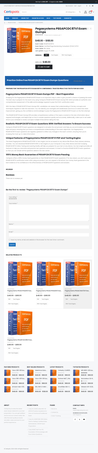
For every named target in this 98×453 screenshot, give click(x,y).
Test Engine (57, 18)
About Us (54, 409)
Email (11, 232)
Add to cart (45, 67)
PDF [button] (46, 55)
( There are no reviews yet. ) (52, 35)
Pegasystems (10, 289)
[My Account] (85, 12)
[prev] (88, 28)
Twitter (79, 419)
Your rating (13, 197)
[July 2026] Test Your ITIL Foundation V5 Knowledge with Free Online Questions (38, 432)
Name (11, 224)
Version (38, 55)
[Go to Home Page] (4, 22)
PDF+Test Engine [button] (67, 55)
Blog (48, 18)
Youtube (84, 419)
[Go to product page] (7, 372)
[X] (89, 6)
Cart (75, 6)
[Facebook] (86, 6)
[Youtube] (92, 6)
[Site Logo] (11, 12)
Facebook (75, 419)
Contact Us (54, 412)
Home (7, 18)
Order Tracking (56, 416)
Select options (30, 264)
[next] (90, 28)
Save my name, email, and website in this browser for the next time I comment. (37, 240)
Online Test (25, 18)
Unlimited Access (38, 18)
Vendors (15, 18)
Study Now (78, 81)
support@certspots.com (80, 410)
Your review (13, 203)
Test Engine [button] (54, 55)
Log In (79, 6)
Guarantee (67, 18)
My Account (69, 6)
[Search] (80, 12)
